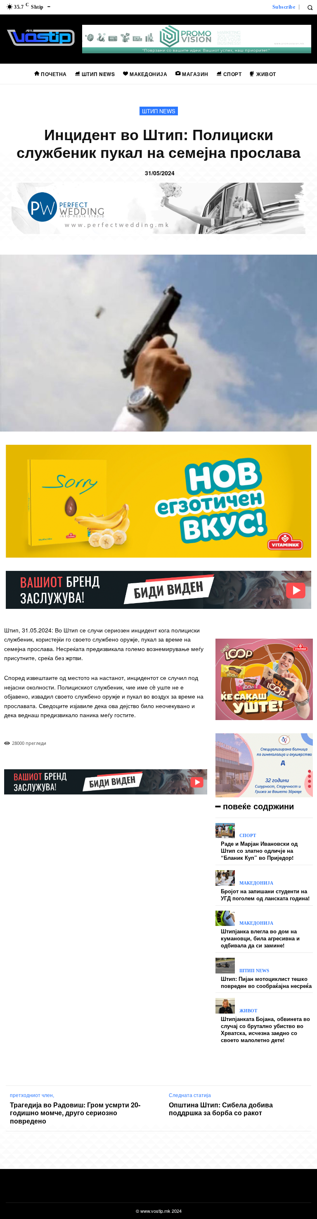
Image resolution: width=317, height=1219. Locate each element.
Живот (248, 1011)
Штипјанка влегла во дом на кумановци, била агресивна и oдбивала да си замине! (260, 938)
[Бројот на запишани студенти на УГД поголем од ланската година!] (225, 878)
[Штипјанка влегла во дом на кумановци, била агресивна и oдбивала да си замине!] (225, 918)
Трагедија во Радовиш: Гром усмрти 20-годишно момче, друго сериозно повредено (75, 1113)
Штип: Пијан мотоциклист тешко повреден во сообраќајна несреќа (266, 982)
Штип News (158, 111)
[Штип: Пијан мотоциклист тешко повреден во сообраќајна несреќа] (225, 965)
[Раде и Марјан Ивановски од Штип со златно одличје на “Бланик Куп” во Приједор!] (225, 831)
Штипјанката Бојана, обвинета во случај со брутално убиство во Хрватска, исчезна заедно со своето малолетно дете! (265, 1029)
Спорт (247, 835)
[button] (310, 7)
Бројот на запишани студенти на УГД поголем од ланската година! (265, 894)
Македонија (256, 883)
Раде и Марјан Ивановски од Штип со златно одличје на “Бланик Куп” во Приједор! (259, 850)
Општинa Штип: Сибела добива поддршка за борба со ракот (221, 1108)
